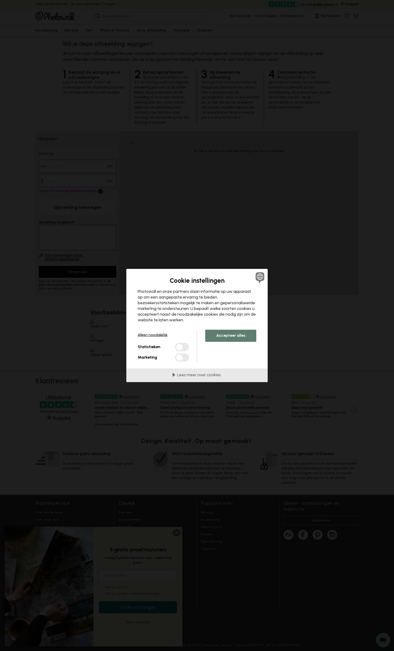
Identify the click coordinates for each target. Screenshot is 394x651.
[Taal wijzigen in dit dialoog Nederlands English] (259, 277)
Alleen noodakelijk (153, 335)
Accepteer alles (231, 335)
